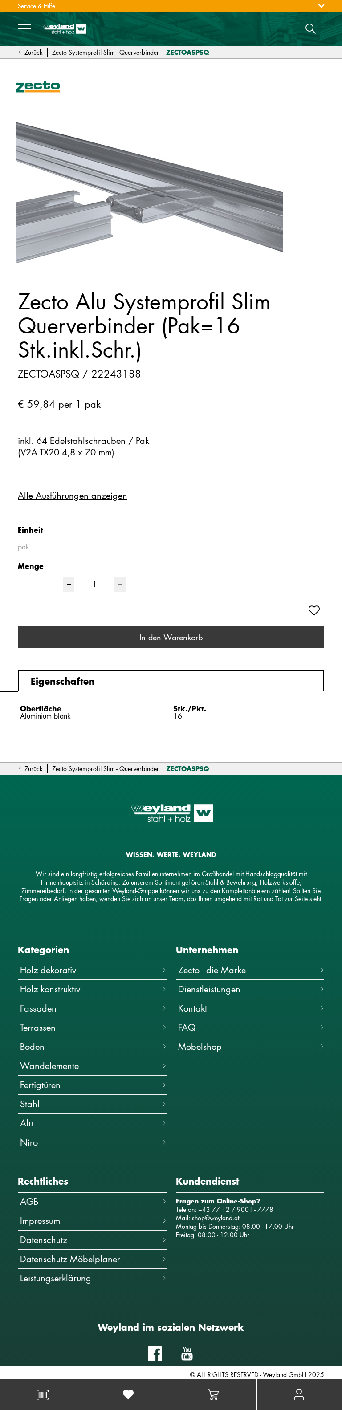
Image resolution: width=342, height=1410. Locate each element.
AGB (29, 1201)
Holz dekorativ (48, 970)
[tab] (171, 681)
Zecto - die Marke (212, 970)
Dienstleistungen (209, 989)
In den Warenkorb (171, 637)
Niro (29, 1142)
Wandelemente (49, 1066)
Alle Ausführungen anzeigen (72, 495)
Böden (32, 1046)
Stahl (30, 1104)
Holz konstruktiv (50, 989)
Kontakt (192, 1008)
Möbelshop (200, 1046)
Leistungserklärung (55, 1278)
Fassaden (38, 1008)
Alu (26, 1123)
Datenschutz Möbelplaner (70, 1259)
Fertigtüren (40, 1085)
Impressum (40, 1221)
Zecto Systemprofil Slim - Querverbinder (105, 52)
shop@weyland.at (215, 1218)
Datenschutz (43, 1240)
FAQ (186, 1027)
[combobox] (64, 547)
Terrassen (38, 1027)
